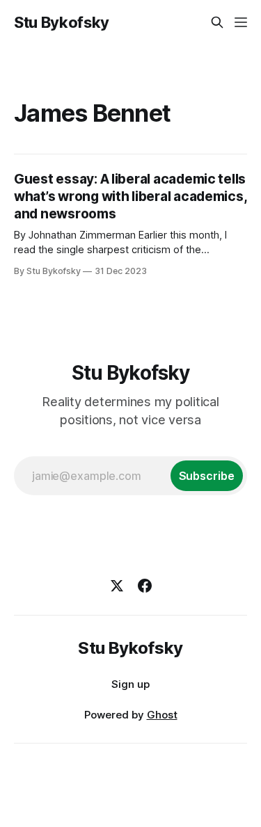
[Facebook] (145, 586)
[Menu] (241, 22)
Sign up (130, 684)
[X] (117, 586)
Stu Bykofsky (61, 22)
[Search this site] (217, 22)
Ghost (162, 714)
